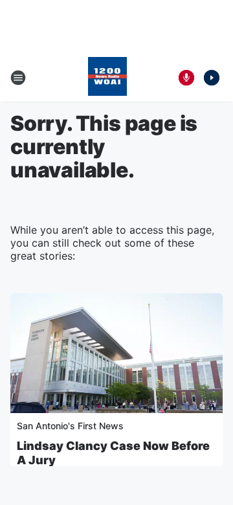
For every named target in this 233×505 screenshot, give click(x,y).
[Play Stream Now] (211, 77)
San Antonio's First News (70, 425)
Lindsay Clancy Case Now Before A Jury (113, 453)
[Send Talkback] (186, 77)
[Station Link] (107, 77)
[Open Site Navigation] (18, 77)
